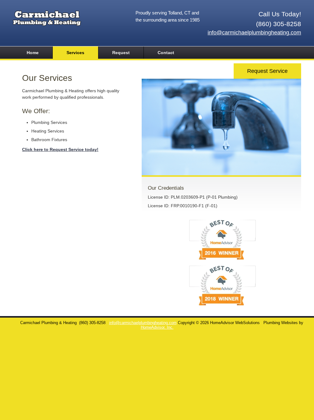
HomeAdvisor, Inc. (157, 327)
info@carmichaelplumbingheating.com (254, 33)
